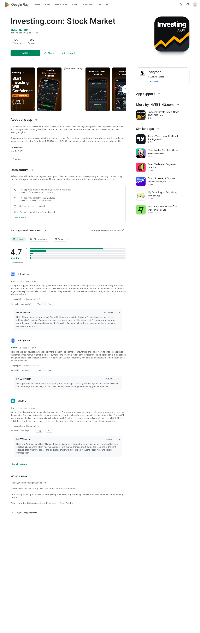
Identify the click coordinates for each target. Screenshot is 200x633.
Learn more (153, 81)
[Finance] (17, 159)
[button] (23, 89)
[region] (69, 41)
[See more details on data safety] (20, 217)
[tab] (37, 4)
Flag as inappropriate (24, 512)
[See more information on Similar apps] (158, 128)
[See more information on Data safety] (32, 169)
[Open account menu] (195, 4)
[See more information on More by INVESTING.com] (177, 104)
